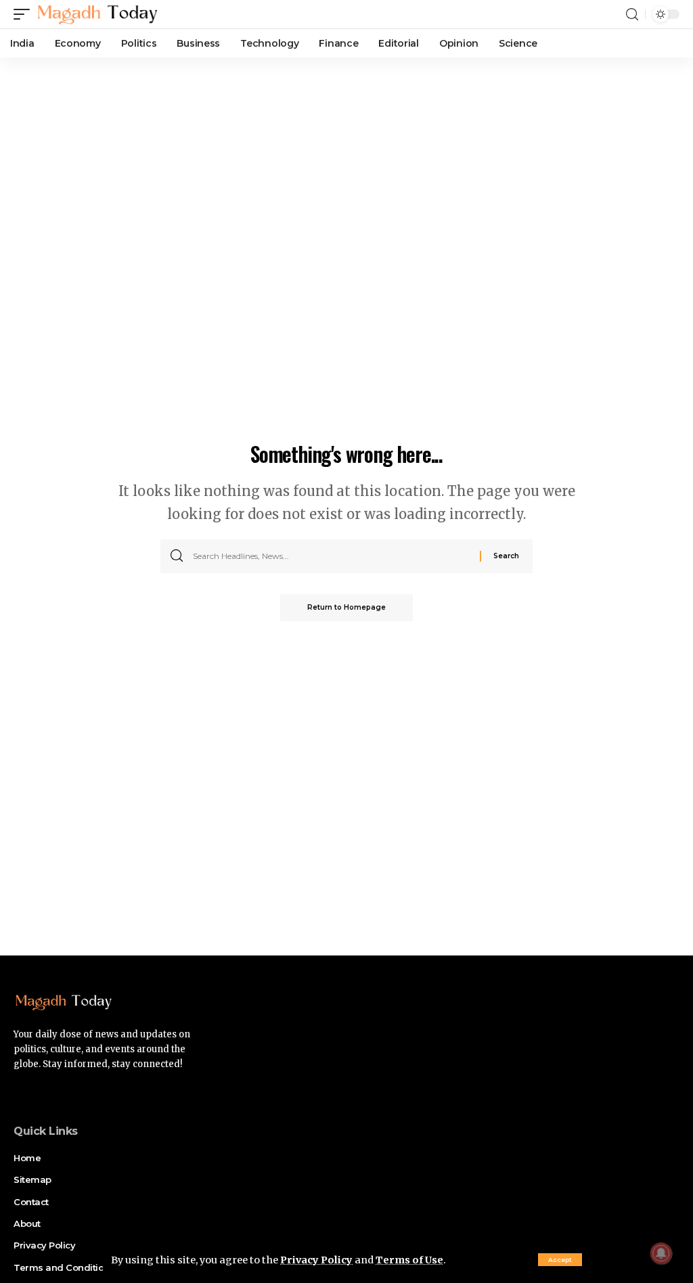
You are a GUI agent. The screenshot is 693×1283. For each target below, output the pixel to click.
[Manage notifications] (661, 1253)
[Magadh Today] (97, 14)
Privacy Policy (316, 1260)
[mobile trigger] (25, 14)
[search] (632, 14)
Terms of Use (409, 1260)
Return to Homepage (346, 607)
